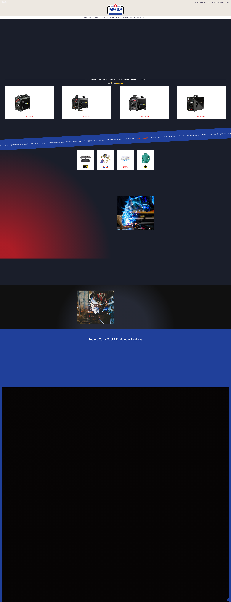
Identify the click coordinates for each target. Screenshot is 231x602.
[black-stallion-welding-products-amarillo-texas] (146, 166)
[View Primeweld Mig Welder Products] (86, 102)
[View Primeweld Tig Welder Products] (29, 102)
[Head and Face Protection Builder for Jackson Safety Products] (115, 183)
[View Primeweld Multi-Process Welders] (201, 102)
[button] (143, 17)
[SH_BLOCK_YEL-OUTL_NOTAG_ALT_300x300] (85, 166)
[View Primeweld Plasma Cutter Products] (144, 102)
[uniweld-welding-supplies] (106, 166)
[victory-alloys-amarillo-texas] (125, 166)
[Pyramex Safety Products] (115, 242)
